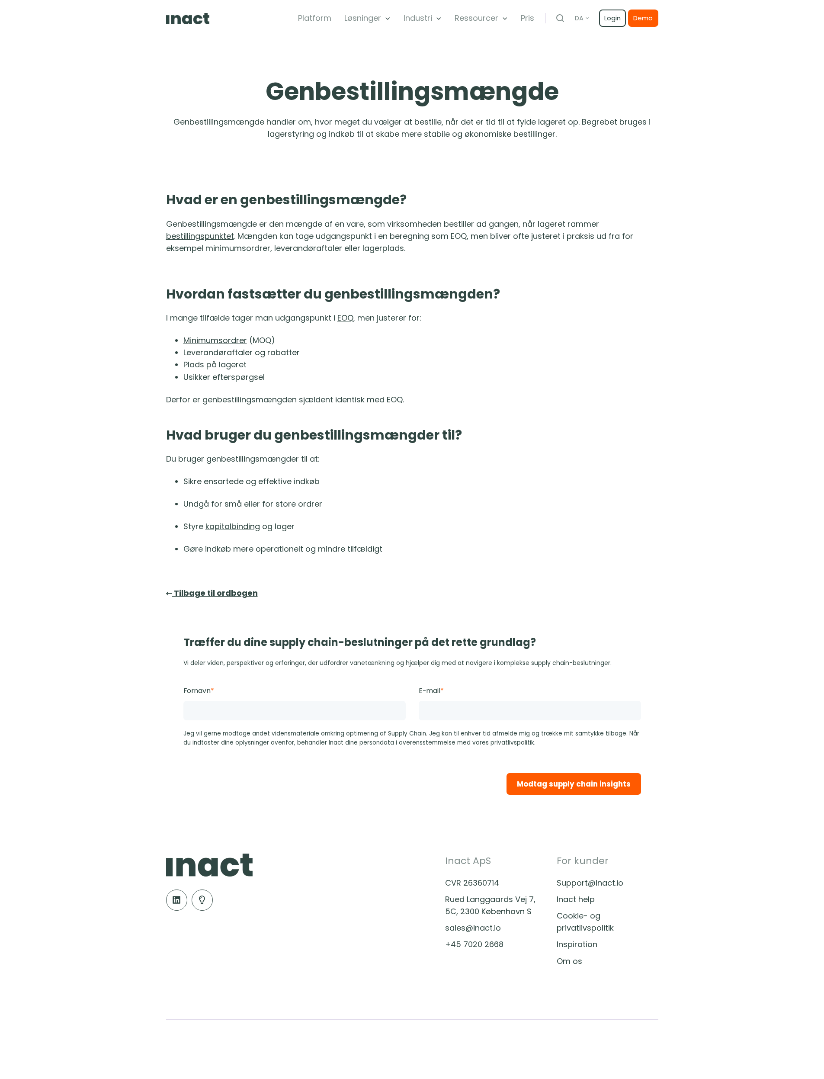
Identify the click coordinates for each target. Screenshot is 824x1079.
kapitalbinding (232, 526)
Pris (527, 18)
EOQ (345, 317)
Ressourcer (476, 18)
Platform (314, 18)
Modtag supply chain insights (574, 784)
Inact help (576, 899)
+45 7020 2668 (474, 944)
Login (612, 17)
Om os (569, 961)
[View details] (176, 900)
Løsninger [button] (362, 18)
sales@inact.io (473, 927)
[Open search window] (560, 18)
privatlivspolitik (512, 743)
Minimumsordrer (215, 340)
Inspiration (577, 944)
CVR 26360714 (472, 882)
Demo (643, 17)
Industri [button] (418, 18)
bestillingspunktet (200, 236)
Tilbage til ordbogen (215, 593)
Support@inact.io (590, 882)
